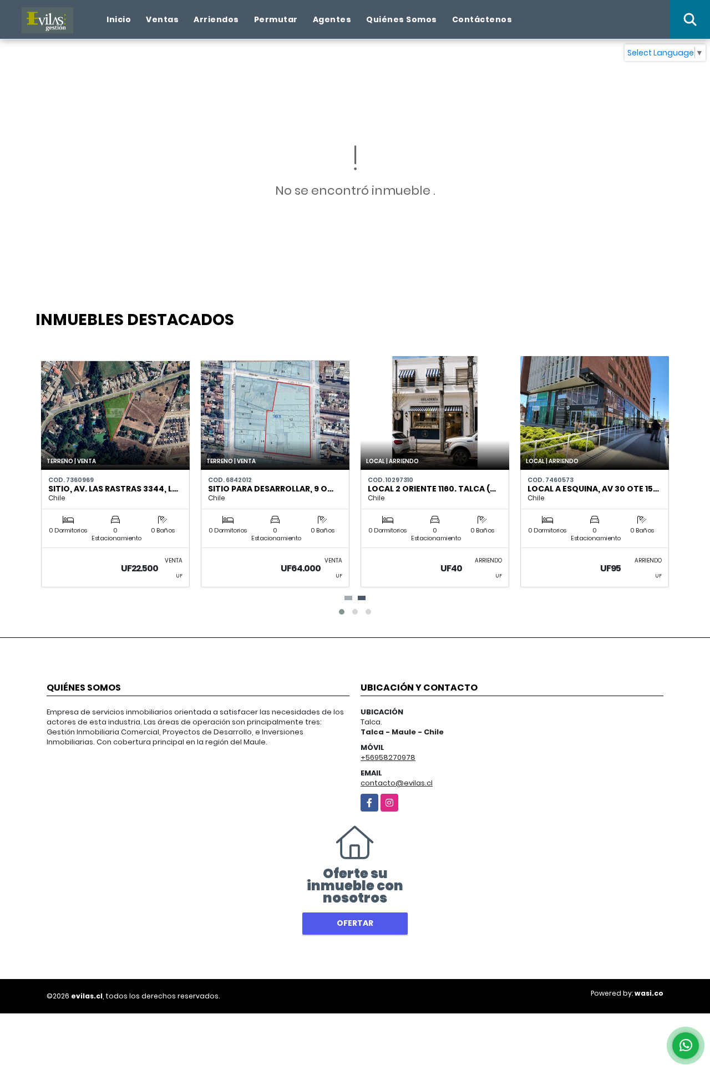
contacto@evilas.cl (397, 783)
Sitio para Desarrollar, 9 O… (270, 488)
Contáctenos (482, 19)
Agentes (332, 19)
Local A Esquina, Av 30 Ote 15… (593, 488)
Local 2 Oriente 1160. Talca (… (432, 488)
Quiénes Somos (401, 19)
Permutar (276, 19)
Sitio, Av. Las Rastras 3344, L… (113, 488)
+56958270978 (388, 757)
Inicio (118, 19)
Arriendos (216, 19)
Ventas (162, 19)
